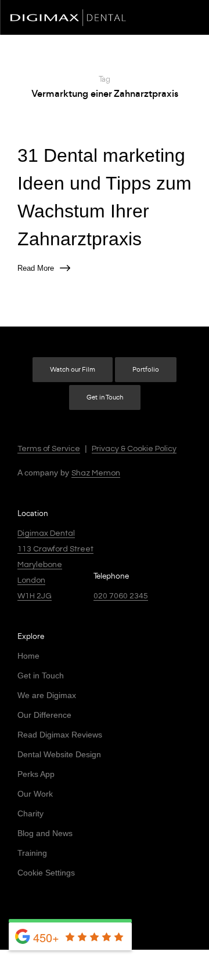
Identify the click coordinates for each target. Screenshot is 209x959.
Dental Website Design (59, 754)
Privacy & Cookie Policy (134, 449)
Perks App (36, 774)
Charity (30, 813)
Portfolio (145, 369)
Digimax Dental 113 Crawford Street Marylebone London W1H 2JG (55, 564)
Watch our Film (72, 369)
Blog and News (45, 833)
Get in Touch (105, 397)
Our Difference (44, 715)
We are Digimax (46, 695)
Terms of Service (48, 449)
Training (32, 853)
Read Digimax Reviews (59, 734)
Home (28, 655)
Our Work (35, 793)
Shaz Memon (95, 473)
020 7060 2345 (120, 596)
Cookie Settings (46, 872)
